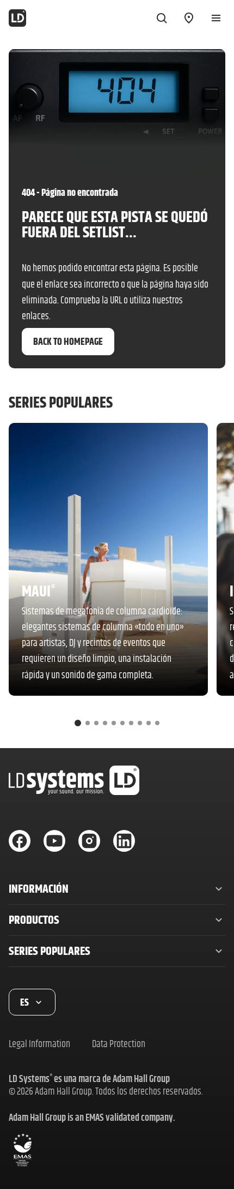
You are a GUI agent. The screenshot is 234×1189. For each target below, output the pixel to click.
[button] (117, 888)
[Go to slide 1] (78, 723)
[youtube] (54, 841)
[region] (117, 579)
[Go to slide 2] (87, 723)
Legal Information (39, 1043)
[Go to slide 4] (105, 723)
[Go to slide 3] (96, 723)
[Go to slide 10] (157, 723)
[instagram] (89, 841)
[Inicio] (17, 18)
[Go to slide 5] (114, 723)
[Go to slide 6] (122, 723)
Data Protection (118, 1043)
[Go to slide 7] (131, 723)
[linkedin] (124, 841)
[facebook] (19, 841)
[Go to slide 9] (148, 723)
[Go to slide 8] (140, 723)
